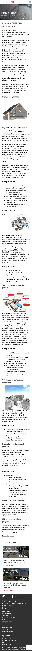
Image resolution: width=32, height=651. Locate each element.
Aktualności (7, 644)
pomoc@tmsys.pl (7, 631)
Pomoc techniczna (9, 640)
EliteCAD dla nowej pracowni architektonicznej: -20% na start (14, 561)
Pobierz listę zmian (8, 536)
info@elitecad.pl (7, 622)
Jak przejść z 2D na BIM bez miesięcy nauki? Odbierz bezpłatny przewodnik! (15, 585)
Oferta (4, 642)
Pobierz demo (7, 638)
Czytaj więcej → (9, 565)
